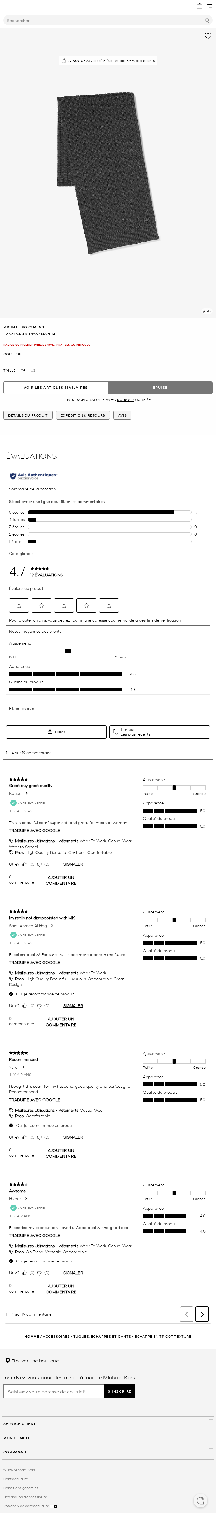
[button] (200, 1501)
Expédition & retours (83, 415)
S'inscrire (120, 1391)
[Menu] (210, 6)
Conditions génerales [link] (20, 1487)
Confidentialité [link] (15, 1478)
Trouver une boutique (35, 1360)
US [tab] (33, 370)
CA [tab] (23, 370)
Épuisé (160, 387)
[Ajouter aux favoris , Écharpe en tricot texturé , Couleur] (208, 36)
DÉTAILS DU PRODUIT (28, 415)
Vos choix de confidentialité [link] (26, 1505)
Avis (122, 415)
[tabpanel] (108, 173)
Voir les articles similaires (56, 387)
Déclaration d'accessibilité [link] (25, 1496)
